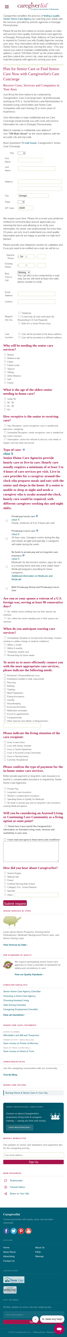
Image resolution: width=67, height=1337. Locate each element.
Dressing (11, 682)
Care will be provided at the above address (41, 334)
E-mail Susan (29, 143)
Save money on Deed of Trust (18, 1051)
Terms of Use (39, 1332)
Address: (9, 181)
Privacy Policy (53, 1332)
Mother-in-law (13, 358)
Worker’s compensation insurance (23, 796)
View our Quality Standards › (29, 974)
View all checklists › (14, 1015)
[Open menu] (6, 6)
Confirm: (9, 301)
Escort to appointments (18, 714)
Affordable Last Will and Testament (21, 1035)
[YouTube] (28, 1231)
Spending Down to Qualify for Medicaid (25, 799)
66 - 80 (10, 402)
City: (7, 195)
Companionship (14, 717)
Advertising (9, 1256)
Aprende (11, 891)
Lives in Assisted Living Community (24, 753)
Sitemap (39, 1256)
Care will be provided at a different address (41, 337)
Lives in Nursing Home (17, 756)
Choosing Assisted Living (16, 1000)
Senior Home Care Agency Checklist (21, 991)
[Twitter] (14, 1231)
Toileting (11, 689)
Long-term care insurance (19, 792)
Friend (10, 383)
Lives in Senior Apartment (19, 749)
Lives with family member (19, 746)
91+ (9, 409)
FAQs (38, 1252)
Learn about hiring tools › (20, 1127)
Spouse (10, 369)
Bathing (10, 686)
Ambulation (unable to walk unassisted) (25, 679)
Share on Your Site (19, 1193)
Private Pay (12, 789)
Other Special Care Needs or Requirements (27, 721)
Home (6, 1247)
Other (10, 895)
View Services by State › (15, 945)
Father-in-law (13, 365)
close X (8, 453)
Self (9, 379)
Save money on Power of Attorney (20, 1043)
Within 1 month (14, 645)
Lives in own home (16, 742)
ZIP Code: (9, 208)
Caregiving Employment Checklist (20, 1009)
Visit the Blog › (10, 1075)
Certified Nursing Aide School (21, 884)
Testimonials (16, 1180)
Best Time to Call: (8, 277)
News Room (9, 1252)
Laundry (11, 700)
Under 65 (11, 399)
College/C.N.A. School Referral (21, 887)
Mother (10, 355)
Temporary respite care (18, 652)
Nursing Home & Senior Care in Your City (26, 1092)
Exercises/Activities (16, 707)
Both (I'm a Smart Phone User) (36, 323)
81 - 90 (10, 406)
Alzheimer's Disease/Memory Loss (23, 675)
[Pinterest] (21, 1231)
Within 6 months (15, 648)
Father (10, 362)
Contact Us (9, 1261)
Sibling (10, 372)
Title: (12, 153)
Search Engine (14, 873)
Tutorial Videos (17, 1187)
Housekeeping (13, 703)
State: (8, 202)
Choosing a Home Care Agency (19, 996)
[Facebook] (6, 1231)
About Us (40, 1247)
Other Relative (14, 376)
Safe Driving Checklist (14, 1005)
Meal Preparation (15, 693)
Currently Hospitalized (17, 760)
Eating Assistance (15, 696)
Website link (13, 877)
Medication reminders (17, 710)
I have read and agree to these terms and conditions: (33, 839)
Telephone (26, 313)
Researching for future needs (20, 655)
